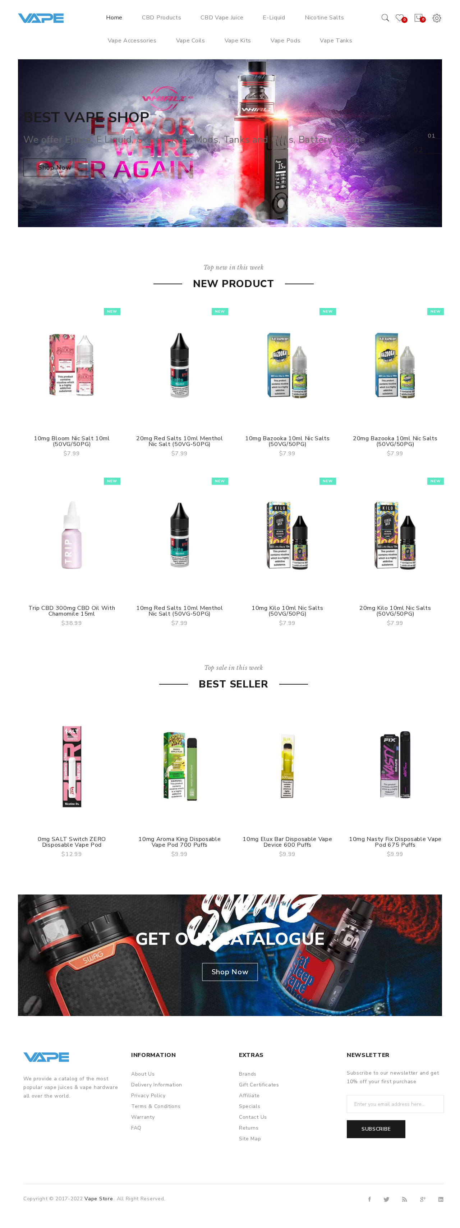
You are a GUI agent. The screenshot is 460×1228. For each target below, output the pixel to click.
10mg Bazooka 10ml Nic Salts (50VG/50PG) (287, 441)
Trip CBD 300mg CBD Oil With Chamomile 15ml (71, 611)
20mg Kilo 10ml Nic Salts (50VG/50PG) (395, 611)
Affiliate (249, 1095)
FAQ (136, 1127)
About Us (143, 1074)
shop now (55, 167)
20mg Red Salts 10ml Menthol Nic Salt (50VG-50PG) (179, 441)
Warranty (143, 1117)
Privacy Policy (148, 1095)
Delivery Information (156, 1084)
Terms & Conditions (156, 1106)
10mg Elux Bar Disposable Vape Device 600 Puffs (287, 842)
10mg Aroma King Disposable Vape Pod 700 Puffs (179, 842)
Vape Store (98, 1198)
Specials (250, 1106)
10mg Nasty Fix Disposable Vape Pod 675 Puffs (395, 842)
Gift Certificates (259, 1084)
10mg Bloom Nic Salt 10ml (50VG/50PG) (72, 441)
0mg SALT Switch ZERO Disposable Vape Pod (72, 842)
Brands (248, 1074)
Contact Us (253, 1117)
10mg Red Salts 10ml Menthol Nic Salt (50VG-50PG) (179, 611)
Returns (249, 1127)
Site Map (250, 1138)
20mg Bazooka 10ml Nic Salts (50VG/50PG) (395, 441)
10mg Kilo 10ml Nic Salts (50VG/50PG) (287, 611)
